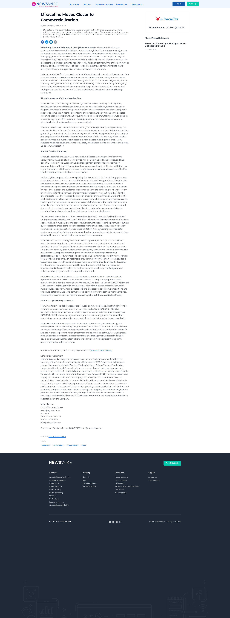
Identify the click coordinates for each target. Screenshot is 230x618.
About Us (85, 477)
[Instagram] (120, 522)
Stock (84, 445)
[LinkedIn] (117, 522)
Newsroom (119, 483)
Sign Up (192, 4)
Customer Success (56, 502)
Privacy (169, 521)
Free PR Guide (172, 463)
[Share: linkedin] (51, 42)
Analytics (52, 496)
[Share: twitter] (46, 42)
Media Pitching (55, 489)
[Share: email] (55, 42)
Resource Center (122, 477)
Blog (84, 480)
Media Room (54, 499)
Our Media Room (89, 486)
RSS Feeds (119, 489)
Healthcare (46, 445)
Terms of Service (156, 521)
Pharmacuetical (72, 445)
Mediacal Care (58, 445)
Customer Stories (89, 483)
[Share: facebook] (42, 42)
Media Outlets (120, 493)
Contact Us (152, 477)
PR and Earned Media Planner (127, 486)
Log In (178, 4)
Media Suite (54, 483)
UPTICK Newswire (57, 437)
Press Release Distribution (60, 477)
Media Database (55, 486)
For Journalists (121, 480)
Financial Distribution (57, 480)
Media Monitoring (56, 493)
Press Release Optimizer (59, 505)
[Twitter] (113, 522)
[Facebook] (110, 522)
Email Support (153, 480)
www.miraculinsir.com (101, 350)
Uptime (177, 521)
